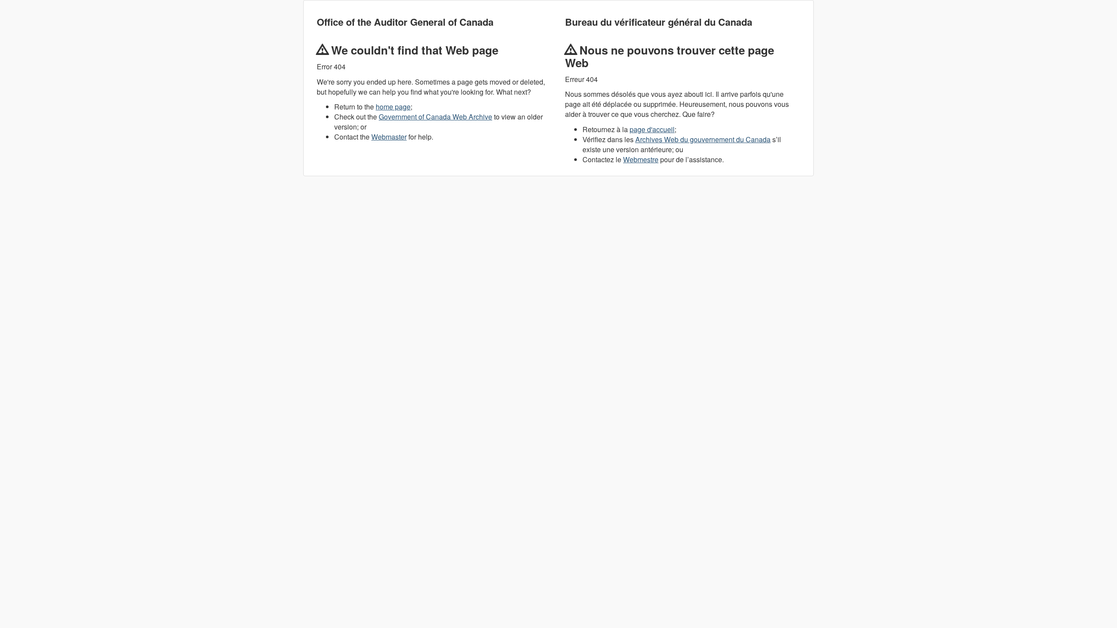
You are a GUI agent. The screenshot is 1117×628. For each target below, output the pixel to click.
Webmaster (389, 137)
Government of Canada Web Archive (435, 117)
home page (393, 107)
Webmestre (640, 159)
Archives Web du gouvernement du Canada (703, 139)
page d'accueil (652, 129)
